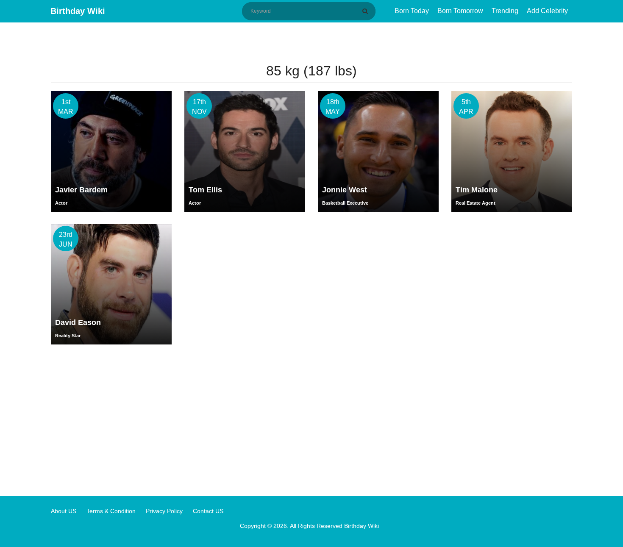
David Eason (78, 322)
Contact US (208, 511)
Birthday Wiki (77, 11)
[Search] (366, 11)
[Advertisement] (311, 420)
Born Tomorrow (460, 10)
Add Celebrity (547, 10)
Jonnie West (344, 190)
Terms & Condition (111, 511)
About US (63, 511)
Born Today (412, 10)
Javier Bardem (81, 190)
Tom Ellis (205, 190)
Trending (505, 10)
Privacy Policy (164, 511)
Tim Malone (477, 190)
